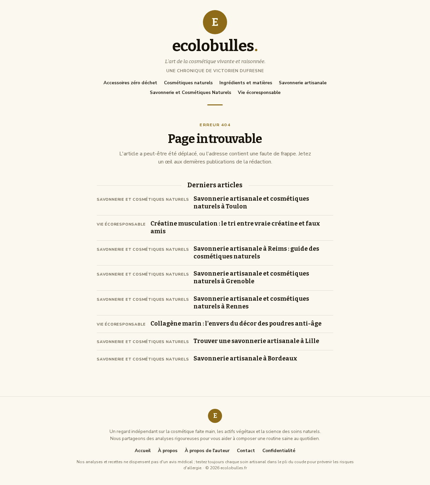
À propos (167, 450)
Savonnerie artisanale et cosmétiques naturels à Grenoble (251, 277)
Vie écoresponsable (259, 92)
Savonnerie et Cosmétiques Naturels (190, 92)
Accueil (142, 450)
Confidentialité (278, 450)
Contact (246, 450)
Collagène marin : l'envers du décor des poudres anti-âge (235, 323)
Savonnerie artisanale (303, 83)
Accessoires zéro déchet (130, 83)
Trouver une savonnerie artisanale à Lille (256, 341)
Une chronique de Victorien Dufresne (215, 71)
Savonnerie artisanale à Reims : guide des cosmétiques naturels (256, 252)
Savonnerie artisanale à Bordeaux (245, 358)
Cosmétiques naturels (188, 83)
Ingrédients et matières (245, 83)
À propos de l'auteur (207, 450)
